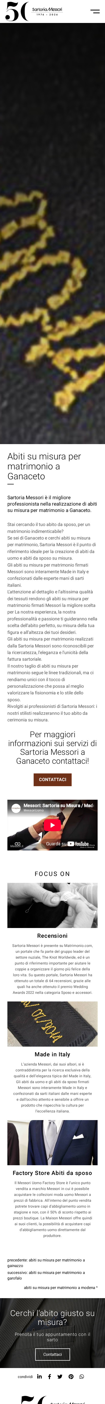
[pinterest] (71, 1377)
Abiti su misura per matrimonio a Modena (59, 1287)
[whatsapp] (82, 1377)
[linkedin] (39, 1377)
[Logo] (34, 11)
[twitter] (59, 1377)
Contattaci (52, 1354)
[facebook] (49, 1377)
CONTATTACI (52, 779)
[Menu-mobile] (95, 11)
